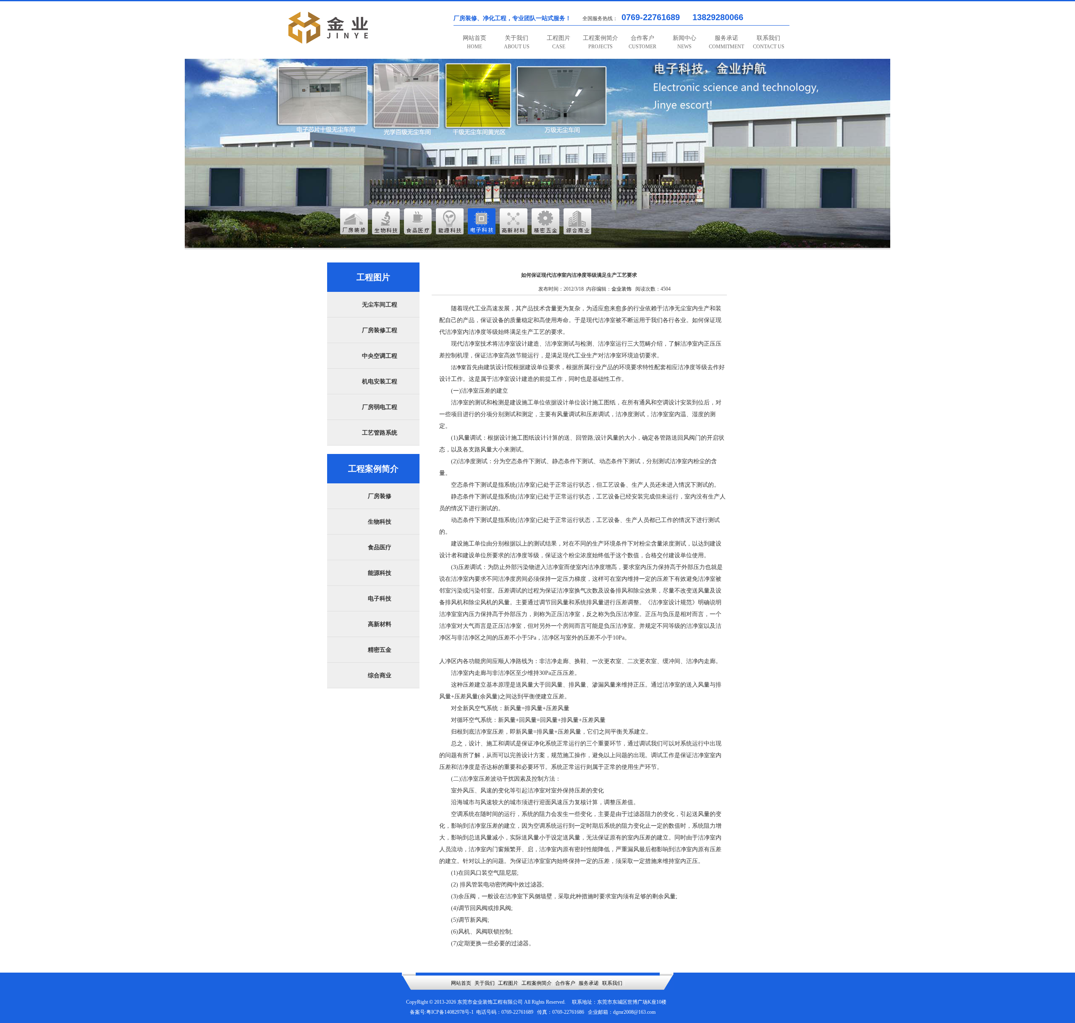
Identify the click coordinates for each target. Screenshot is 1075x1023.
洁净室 (458, 367)
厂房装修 (379, 496)
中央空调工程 (379, 356)
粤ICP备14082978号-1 (450, 1012)
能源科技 (379, 573)
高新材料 (379, 624)
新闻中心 (684, 42)
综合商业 (379, 675)
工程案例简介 (600, 42)
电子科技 (379, 598)
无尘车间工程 (379, 305)
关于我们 (517, 42)
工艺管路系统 (379, 433)
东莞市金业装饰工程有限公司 (490, 1002)
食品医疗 (379, 547)
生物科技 (379, 522)
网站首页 (474, 42)
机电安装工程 (379, 381)
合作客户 (642, 42)
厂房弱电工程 (379, 407)
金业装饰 (621, 289)
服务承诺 (726, 42)
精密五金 (379, 650)
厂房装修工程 (379, 330)
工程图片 (558, 42)
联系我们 (768, 42)
